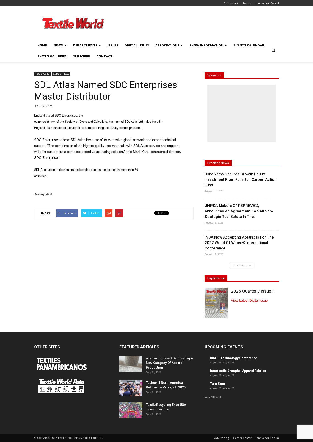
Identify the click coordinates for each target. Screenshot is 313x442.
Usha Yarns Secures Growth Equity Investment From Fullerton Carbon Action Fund (240, 179)
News (58, 45)
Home (42, 45)
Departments (85, 45)
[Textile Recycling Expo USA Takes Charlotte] (130, 410)
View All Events (213, 397)
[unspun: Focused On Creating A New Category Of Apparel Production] (130, 364)
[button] (273, 50)
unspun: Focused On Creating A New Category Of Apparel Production (169, 362)
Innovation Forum (267, 438)
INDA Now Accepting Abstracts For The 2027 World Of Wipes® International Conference (239, 242)
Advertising (231, 3)
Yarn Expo (217, 383)
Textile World (42, 73)
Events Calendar (249, 45)
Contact (104, 56)
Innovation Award (267, 3)
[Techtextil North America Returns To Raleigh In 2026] (130, 388)
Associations (167, 45)
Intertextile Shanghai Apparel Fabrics (238, 371)
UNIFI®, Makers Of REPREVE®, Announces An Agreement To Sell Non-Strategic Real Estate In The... (239, 211)
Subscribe (81, 56)
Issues (113, 45)
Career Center (242, 438)
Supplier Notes (61, 73)
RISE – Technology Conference (233, 358)
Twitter (247, 3)
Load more (240, 265)
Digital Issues (137, 45)
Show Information (206, 45)
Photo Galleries (52, 56)
